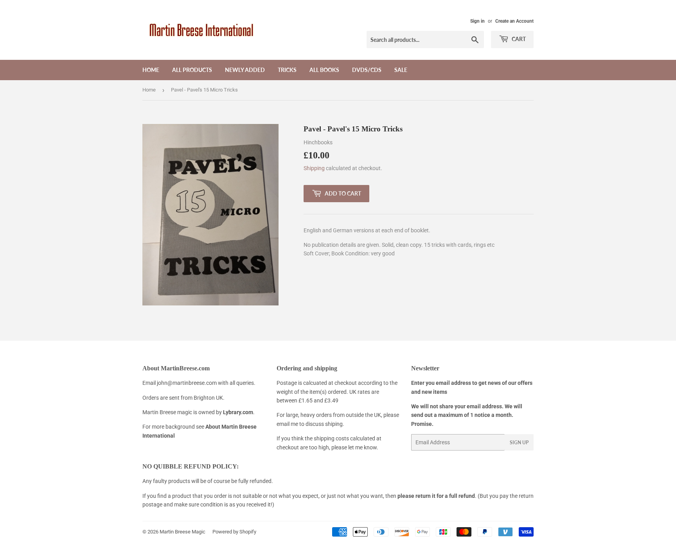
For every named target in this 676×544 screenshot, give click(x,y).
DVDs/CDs (366, 69)
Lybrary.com (238, 412)
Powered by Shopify (234, 532)
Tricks (287, 69)
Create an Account (514, 21)
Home (150, 69)
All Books (324, 69)
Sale (400, 69)
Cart (518, 39)
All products (192, 69)
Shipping (314, 168)
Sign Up (519, 442)
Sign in (477, 21)
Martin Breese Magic (182, 532)
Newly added (245, 69)
